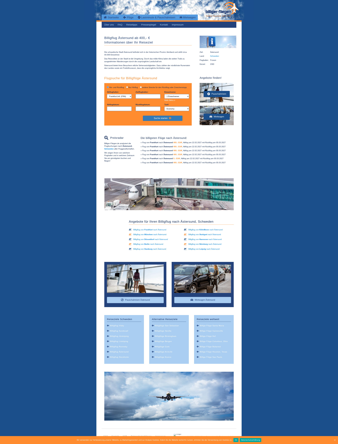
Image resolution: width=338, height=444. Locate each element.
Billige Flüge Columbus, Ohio (214, 341)
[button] (217, 94)
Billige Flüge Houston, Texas (213, 352)
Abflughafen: (113, 92)
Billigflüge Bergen (163, 341)
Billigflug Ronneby (118, 347)
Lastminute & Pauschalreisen (157, 17)
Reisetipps (131, 25)
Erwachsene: (170, 92)
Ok (236, 440)
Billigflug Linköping (119, 341)
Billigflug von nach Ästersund (149, 230)
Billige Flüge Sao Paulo (211, 357)
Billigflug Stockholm (119, 357)
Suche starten (161, 118)
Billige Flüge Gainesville (211, 331)
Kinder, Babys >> (169, 100)
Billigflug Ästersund (119, 352)
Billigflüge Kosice (163, 357)
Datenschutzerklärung (250, 440)
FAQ (120, 25)
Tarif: (166, 104)
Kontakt (164, 25)
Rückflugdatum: (143, 104)
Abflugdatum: (113, 104)
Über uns (109, 25)
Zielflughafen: (142, 92)
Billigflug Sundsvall (119, 331)
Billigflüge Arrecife (163, 352)
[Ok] (334, 440)
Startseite (113, 17)
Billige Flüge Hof (208, 336)
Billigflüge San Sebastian (167, 326)
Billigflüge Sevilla (163, 331)
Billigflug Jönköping (119, 336)
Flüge (129, 17)
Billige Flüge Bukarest (210, 347)
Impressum (178, 25)
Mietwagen (189, 17)
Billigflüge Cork (162, 347)
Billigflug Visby (117, 326)
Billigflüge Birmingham (165, 336)
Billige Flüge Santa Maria (212, 326)
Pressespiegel (148, 25)
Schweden (214, 56)
